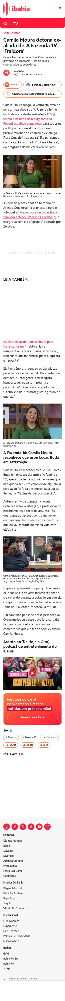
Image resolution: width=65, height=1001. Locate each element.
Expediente (10, 926)
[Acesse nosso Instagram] (6, 826)
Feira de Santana (13, 893)
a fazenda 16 (29, 737)
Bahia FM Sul (10, 958)
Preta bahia (10, 866)
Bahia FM (8, 963)
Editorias (8, 835)
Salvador (8, 851)
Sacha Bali (28, 744)
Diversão (8, 856)
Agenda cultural (13, 861)
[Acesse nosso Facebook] (15, 826)
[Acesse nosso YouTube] (39, 826)
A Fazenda (11, 737)
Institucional (10, 915)
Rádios (7, 948)
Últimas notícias (12, 841)
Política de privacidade (16, 936)
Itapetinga (9, 898)
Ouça (14, 84)
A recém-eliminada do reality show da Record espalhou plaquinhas (29, 119)
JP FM (6, 968)
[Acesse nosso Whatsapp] (47, 826)
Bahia (6, 846)
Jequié (7, 903)
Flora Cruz (11, 744)
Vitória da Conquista (15, 908)
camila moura (50, 737)
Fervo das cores (12, 871)
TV (15, 24)
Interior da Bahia (13, 882)
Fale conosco (11, 931)
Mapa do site (11, 941)
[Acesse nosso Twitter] (23, 826)
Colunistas (9, 876)
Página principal (12, 888)
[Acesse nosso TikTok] (31, 826)
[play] (32, 673)
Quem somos (11, 921)
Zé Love (44, 744)
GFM (6, 953)
